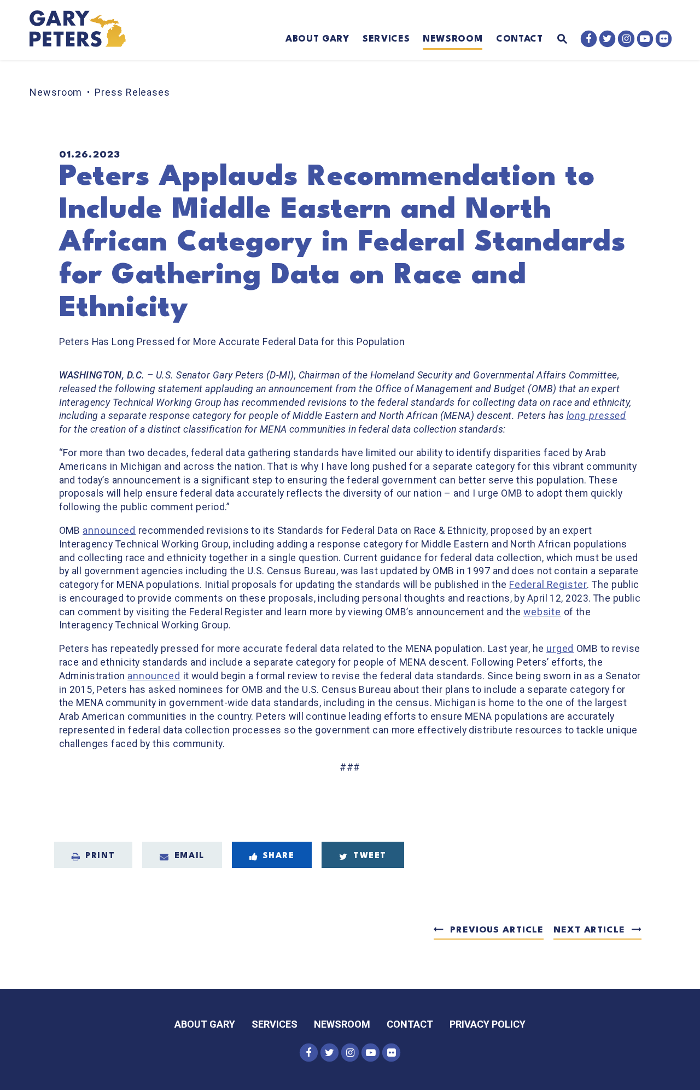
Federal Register (548, 584)
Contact (519, 39)
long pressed (597, 415)
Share (278, 856)
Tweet (370, 856)
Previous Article (497, 930)
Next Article (589, 930)
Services (386, 39)
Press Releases (132, 92)
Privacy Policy (488, 1024)
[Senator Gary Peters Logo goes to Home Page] (85, 30)
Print (100, 856)
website (542, 612)
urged (560, 648)
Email (189, 856)
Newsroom (452, 39)
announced (109, 530)
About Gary (317, 39)
